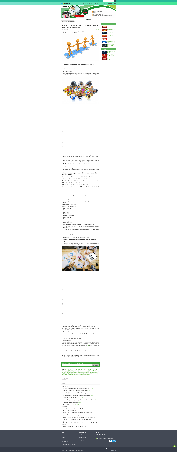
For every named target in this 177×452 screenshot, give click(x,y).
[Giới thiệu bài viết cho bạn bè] (95, 29)
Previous (59, 12)
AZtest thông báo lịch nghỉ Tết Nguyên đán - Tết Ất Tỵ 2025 (111, 42)
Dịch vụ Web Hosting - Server (66, 438)
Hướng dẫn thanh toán (65, 437)
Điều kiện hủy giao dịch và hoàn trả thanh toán (69, 444)
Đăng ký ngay (79, 16)
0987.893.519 (101, 0)
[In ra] (96, 29)
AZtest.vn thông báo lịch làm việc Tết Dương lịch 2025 (110, 45)
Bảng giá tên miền (83, 437)
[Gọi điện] (174, 446)
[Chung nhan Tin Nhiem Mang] (111, 448)
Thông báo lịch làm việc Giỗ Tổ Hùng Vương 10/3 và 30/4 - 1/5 (111, 27)
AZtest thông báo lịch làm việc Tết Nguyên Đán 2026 (111, 30)
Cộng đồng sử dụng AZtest (84, 440)
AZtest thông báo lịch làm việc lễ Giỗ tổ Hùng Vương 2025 (111, 39)
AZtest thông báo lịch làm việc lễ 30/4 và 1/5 (111, 36)
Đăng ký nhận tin (95, 365)
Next (117, 12)
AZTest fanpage (82, 438)
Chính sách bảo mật (65, 441)
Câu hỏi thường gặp (65, 440)
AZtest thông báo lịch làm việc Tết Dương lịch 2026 (111, 33)
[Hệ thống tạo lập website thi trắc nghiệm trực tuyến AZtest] (65, 3)
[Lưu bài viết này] (98, 29)
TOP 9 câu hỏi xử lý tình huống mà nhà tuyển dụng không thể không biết (78, 348)
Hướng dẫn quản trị (83, 434)
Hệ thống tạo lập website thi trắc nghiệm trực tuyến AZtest (77, 450)
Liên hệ (63, 434)
